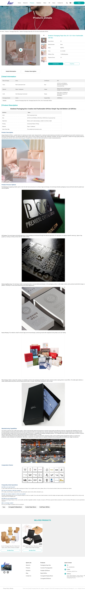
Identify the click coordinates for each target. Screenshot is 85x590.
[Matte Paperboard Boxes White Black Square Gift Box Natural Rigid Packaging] (32, 534)
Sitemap (11, 588)
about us (25, 2)
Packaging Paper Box (14, 31)
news (53, 2)
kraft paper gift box (45, 507)
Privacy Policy (6, 588)
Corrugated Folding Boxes (15, 507)
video (44, 2)
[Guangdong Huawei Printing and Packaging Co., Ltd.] (10, 3)
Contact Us (28, 575)
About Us (28, 565)
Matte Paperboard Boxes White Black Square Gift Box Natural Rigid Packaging (32, 546)
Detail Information (11, 71)
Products (7, 31)
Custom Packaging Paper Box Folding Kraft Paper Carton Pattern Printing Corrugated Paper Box (10, 546)
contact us (60, 2)
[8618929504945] (4, 572)
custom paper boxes (30, 507)
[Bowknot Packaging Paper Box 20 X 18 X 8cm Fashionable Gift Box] (21, 50)
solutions (39, 2)
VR (49, 2)
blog (27, 573)
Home (19, 2)
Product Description (30, 71)
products (32, 2)
